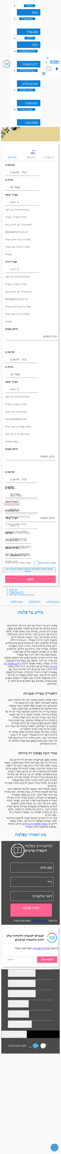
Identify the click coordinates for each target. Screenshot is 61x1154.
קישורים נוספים (16, 1034)
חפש (30, 579)
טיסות (30, 5)
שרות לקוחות (52, 57)
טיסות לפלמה (17, 601)
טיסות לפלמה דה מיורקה (35, 824)
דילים (30, 38)
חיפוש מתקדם (29, 570)
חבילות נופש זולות (24, 991)
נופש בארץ (27, 18)
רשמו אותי (47, 959)
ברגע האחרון (26, 90)
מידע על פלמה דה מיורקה (21, 594)
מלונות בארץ (26, 109)
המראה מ (10, 165)
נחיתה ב (9, 180)
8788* (55, 62)
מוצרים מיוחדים (27, 70)
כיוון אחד (31, 157)
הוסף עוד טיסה (12, 504)
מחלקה (8, 533)
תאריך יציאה (11, 194)
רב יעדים (49, 157)
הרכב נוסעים (11, 329)
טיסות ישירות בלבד (47, 563)
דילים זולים (21, 1012)
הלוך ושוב (12, 157)
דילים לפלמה (34, 601)
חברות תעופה (12, 547)
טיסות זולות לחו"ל (24, 971)
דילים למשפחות (27, 51)
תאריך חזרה (11, 262)
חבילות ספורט (22, 1022)
